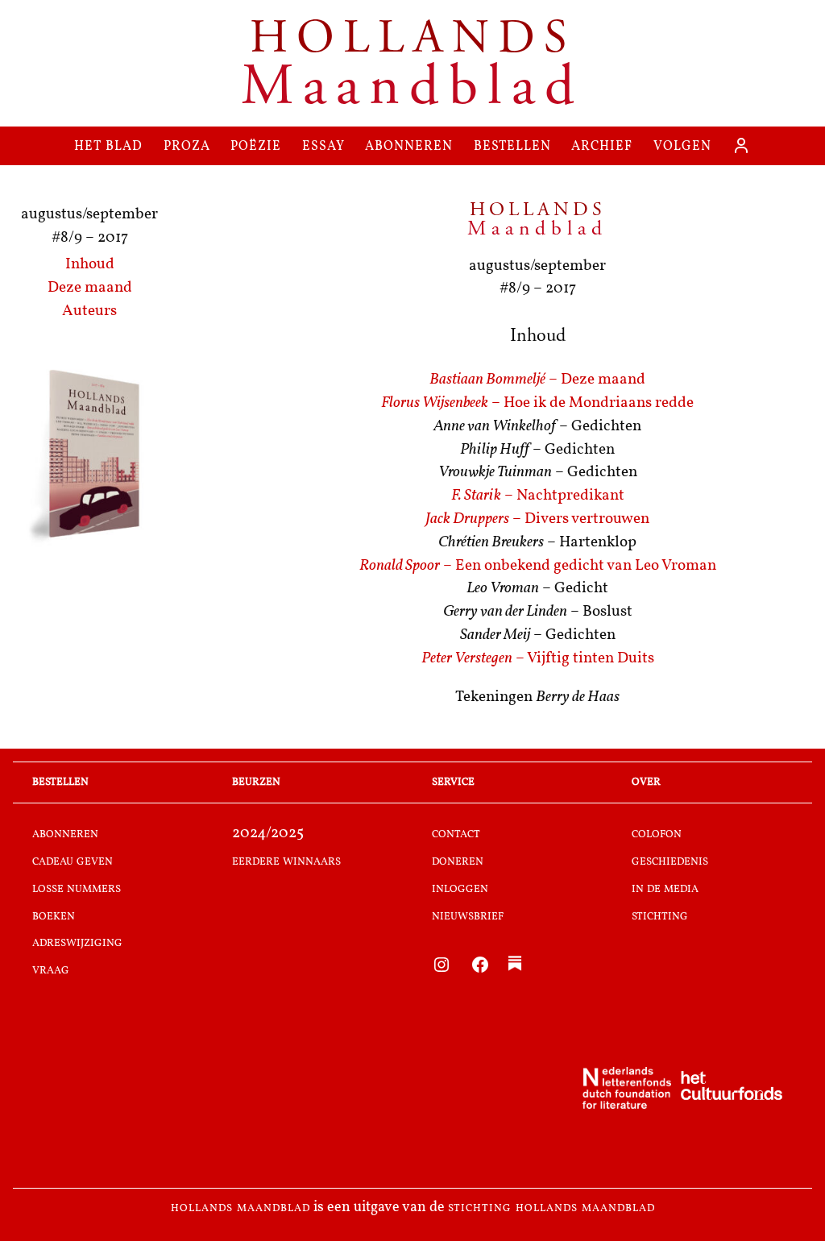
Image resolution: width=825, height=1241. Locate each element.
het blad (108, 145)
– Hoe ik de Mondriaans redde (537, 403)
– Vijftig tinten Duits (537, 658)
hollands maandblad (240, 1208)
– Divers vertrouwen (537, 519)
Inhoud (89, 264)
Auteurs (89, 311)
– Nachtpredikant (537, 496)
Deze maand (90, 288)
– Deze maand (537, 380)
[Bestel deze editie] (89, 456)
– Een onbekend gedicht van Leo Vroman (537, 566)
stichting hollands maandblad (551, 1208)
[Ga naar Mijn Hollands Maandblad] (741, 146)
